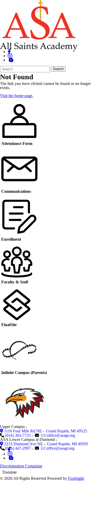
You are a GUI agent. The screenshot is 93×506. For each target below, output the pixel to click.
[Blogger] (11, 458)
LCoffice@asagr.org (57, 448)
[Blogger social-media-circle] (11, 60)
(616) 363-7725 (18, 435)
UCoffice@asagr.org (58, 435)
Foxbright (76, 478)
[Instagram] (10, 56)
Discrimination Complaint (21, 466)
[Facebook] (9, 51)
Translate (9, 472)
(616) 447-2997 (18, 448)
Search (58, 69)
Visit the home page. (16, 95)
